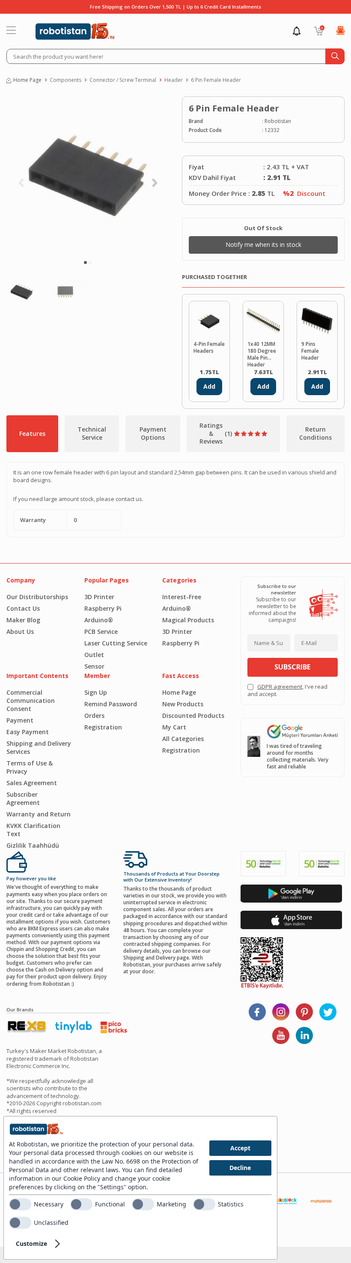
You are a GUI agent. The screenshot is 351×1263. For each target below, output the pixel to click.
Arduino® (98, 620)
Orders (94, 715)
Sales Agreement (31, 783)
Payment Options (153, 433)
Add (209, 386)
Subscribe (292, 667)
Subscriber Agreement (23, 798)
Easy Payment (27, 732)
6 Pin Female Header (216, 80)
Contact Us (23, 608)
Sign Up (95, 692)
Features (32, 433)
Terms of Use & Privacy (29, 767)
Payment (19, 720)
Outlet (94, 655)
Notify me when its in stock (263, 244)
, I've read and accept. (287, 690)
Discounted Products (193, 715)
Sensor (94, 666)
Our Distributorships (37, 597)
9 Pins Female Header (310, 351)
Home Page (27, 80)
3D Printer (99, 597)
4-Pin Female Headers (209, 347)
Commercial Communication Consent (30, 700)
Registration (103, 727)
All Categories (183, 739)
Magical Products (188, 620)
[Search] (335, 56)
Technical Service (91, 433)
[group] (87, 175)
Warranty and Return (38, 814)
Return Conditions (315, 433)
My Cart (174, 727)
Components (65, 80)
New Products (182, 704)
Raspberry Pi (103, 608)
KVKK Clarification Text (33, 830)
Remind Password (110, 704)
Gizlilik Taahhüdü (32, 845)
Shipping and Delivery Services (38, 747)
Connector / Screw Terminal (122, 80)
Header (173, 80)
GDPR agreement (279, 686)
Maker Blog (23, 620)
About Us (20, 631)
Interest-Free (181, 597)
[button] (85, 262)
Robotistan (278, 121)
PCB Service (101, 631)
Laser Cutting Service (115, 643)
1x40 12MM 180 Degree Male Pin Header (261, 353)
